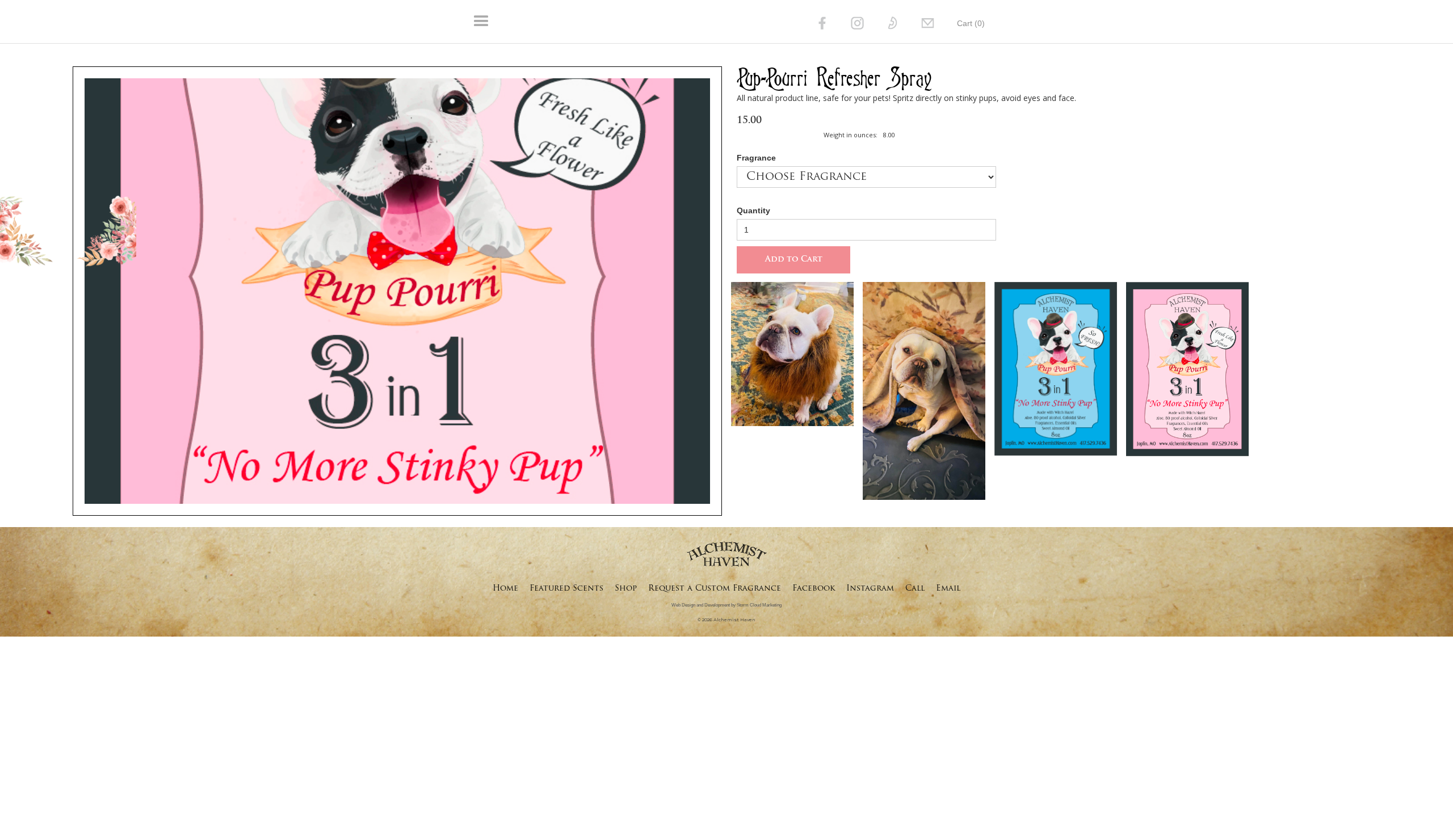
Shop (626, 588)
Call (915, 588)
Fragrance (756, 157)
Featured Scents (566, 588)
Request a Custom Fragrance (714, 588)
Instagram (870, 588)
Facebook (813, 588)
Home (505, 588)
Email (948, 588)
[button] (632, 21)
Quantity (753, 210)
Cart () (971, 23)
